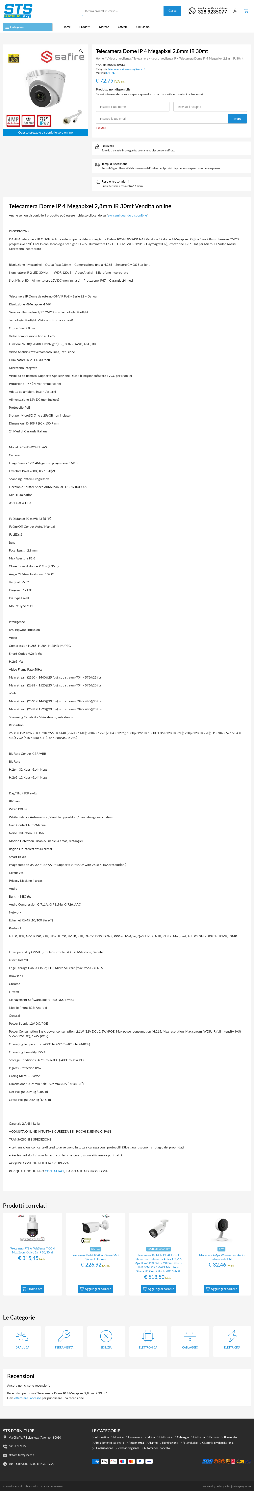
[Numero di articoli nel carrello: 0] (246, 11)
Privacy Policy (224, 1486)
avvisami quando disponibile (127, 215)
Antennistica (136, 1443)
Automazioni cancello (157, 1448)
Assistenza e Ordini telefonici (213, 10)
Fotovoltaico (190, 1443)
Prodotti (84, 27)
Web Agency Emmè (241, 1486)
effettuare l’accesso (27, 1398)
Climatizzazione (103, 1448)
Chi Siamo (143, 27)
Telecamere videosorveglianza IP (155, 58)
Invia (237, 118)
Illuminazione (170, 1443)
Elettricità (199, 1437)
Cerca (172, 10)
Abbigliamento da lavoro (109, 1443)
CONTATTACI (54, 1171)
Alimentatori (230, 1437)
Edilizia (151, 1437)
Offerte (123, 27)
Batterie (214, 1437)
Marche (104, 27)
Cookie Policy (208, 1486)
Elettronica (165, 1437)
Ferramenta (135, 1437)
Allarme (153, 1443)
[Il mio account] (235, 11)
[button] (81, 51)
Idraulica (118, 1437)
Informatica (101, 1437)
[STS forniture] (18, 11)
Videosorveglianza (119, 58)
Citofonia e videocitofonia (218, 1443)
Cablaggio (183, 1437)
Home (67, 27)
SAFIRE (110, 73)
